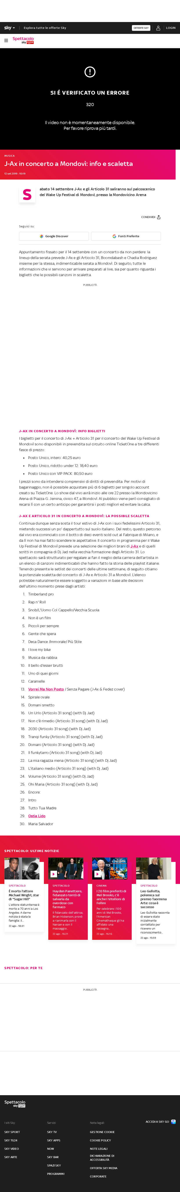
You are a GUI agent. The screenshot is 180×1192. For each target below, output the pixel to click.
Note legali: (97, 1122)
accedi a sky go (157, 1121)
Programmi (55, 1173)
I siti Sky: (9, 1122)
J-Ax (134, 546)
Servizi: (51, 1122)
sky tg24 (11, 1140)
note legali (98, 1148)
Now (50, 1148)
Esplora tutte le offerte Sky (45, 27)
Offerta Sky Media (103, 1168)
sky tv (52, 1132)
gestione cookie (102, 1132)
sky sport (12, 1132)
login (171, 27)
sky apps (54, 1140)
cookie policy (100, 1140)
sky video (11, 1148)
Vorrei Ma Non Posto (46, 689)
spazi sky (54, 1165)
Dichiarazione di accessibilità (102, 1157)
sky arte (10, 1157)
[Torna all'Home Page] (23, 40)
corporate (98, 1176)
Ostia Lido (37, 816)
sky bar (53, 1157)
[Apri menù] (6, 40)
